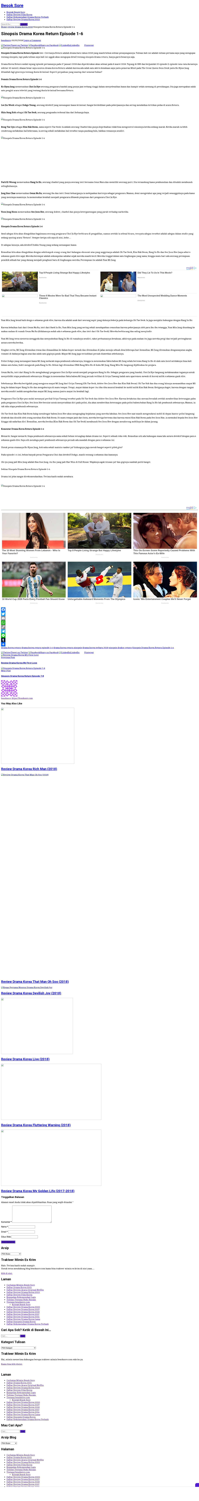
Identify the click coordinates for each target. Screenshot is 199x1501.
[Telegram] (99, 631)
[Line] (99, 635)
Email (4, 1231)
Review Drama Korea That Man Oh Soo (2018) (35, 982)
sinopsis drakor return (120, 647)
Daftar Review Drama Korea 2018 (23, 1312)
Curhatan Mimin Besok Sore (20, 1285)
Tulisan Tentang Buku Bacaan (21, 1299)
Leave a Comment (32, 40)
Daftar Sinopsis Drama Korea (20, 1321)
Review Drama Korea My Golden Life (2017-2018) (37, 1191)
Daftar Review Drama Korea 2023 (23, 19)
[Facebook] (99, 609)
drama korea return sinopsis (67, 647)
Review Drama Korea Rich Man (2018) (29, 769)
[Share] (99, 644)
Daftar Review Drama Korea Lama (23, 1319)
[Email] (99, 618)
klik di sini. (6, 1273)
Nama (4, 1226)
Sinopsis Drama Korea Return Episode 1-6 (153, 647)
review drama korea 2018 (20, 27)
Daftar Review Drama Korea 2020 (23, 1307)
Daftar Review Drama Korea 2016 (23, 1317)
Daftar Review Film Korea (19, 14)
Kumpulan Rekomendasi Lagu (21, 1297)
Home (4, 27)
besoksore (6, 40)
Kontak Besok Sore (15, 12)
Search (24, 24)
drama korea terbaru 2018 (95, 647)
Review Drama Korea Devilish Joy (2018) (31, 993)
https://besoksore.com (22, 698)
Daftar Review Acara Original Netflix (25, 1290)
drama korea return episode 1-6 (37, 647)
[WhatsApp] (99, 622)
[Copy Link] (99, 627)
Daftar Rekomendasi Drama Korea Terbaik (27, 17)
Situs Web (6, 1237)
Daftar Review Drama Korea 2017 (22, 1314)
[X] (197, 1485)
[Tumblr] (99, 640)
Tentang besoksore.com (18, 1302)
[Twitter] (99, 614)
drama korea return (11, 647)
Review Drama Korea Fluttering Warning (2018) (36, 1125)
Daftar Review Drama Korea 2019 (23, 1309)
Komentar (6, 1222)
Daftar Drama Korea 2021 (19, 1287)
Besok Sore (12, 5)
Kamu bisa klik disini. (11, 1364)
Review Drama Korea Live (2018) (25, 1059)
